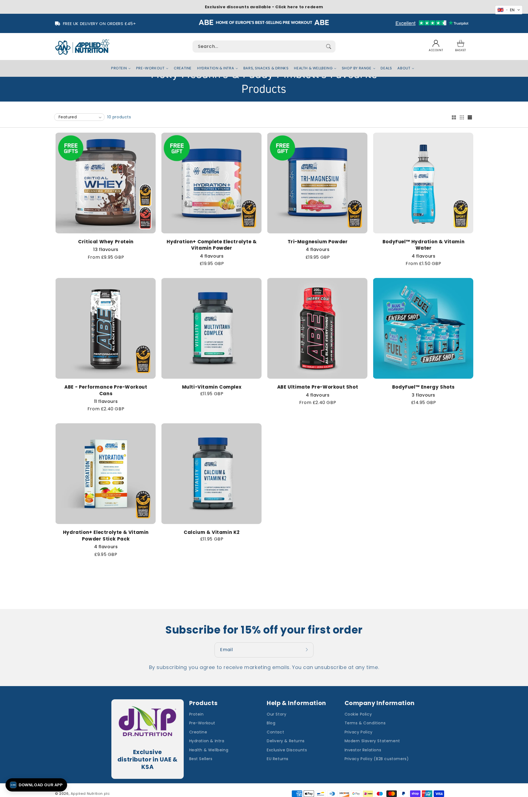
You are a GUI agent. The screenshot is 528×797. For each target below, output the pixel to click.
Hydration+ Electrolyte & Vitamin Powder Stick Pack (106, 535)
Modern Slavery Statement (372, 741)
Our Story (276, 714)
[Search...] (329, 46)
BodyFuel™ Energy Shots (423, 387)
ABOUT (403, 68)
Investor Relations (363, 750)
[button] (460, 46)
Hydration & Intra (206, 741)
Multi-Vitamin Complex (212, 387)
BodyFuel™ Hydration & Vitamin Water (423, 245)
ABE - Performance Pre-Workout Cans (105, 390)
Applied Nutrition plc (90, 793)
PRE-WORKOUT (150, 68)
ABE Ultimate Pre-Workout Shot (317, 387)
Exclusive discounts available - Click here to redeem (264, 7)
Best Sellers (201, 758)
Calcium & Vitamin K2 (212, 532)
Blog (271, 723)
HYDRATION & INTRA (215, 68)
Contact (275, 732)
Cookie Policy (358, 714)
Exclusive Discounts (287, 750)
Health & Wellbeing (209, 750)
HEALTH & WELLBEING (313, 68)
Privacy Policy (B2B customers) (377, 758)
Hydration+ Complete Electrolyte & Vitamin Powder (212, 245)
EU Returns (277, 758)
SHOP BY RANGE (357, 68)
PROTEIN (119, 68)
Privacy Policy (359, 732)
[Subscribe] (307, 649)
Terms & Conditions (365, 723)
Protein (196, 714)
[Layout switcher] (453, 117)
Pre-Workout (202, 723)
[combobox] (264, 46)
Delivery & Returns (286, 741)
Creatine (198, 732)
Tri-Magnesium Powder (318, 242)
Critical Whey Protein (106, 242)
